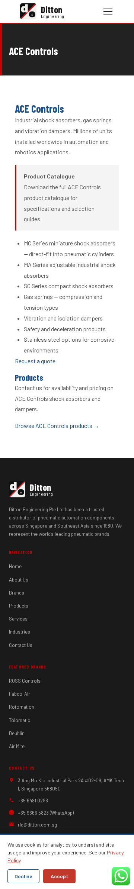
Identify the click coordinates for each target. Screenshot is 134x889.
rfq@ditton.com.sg (37, 825)
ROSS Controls (25, 681)
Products (18, 606)
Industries (19, 632)
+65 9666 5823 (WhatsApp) (46, 813)
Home (15, 566)
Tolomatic (19, 720)
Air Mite (17, 746)
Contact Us (20, 645)
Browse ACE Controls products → (57, 425)
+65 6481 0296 (33, 800)
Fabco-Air (19, 694)
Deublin (17, 733)
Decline (23, 876)
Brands (16, 593)
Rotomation (21, 707)
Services (18, 619)
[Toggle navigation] (108, 11)
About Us (18, 580)
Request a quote (35, 360)
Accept (59, 876)
